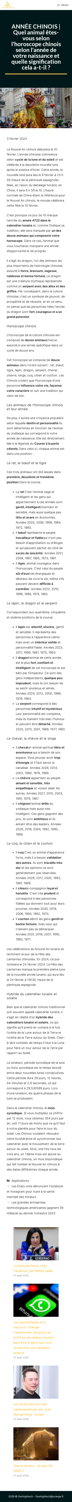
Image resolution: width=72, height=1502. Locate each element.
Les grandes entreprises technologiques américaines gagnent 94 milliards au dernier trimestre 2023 (35, 1208)
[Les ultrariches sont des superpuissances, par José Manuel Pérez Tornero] (36, 1396)
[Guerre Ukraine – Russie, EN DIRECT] (36, 1457)
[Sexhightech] (8, 5)
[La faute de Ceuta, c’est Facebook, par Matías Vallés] (36, 1257)
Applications (20, 1180)
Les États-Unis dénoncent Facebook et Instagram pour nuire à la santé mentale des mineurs (35, 1191)
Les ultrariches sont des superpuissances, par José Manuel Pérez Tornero (32, 1409)
